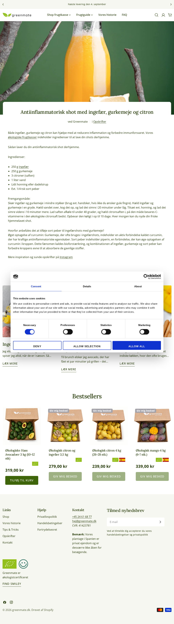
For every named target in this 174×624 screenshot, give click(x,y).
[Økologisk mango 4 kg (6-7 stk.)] (152, 426)
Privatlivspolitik (47, 517)
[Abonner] (160, 522)
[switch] (68, 331)
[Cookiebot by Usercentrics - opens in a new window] (146, 276)
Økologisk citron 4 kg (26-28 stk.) (106, 452)
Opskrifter (99, 121)
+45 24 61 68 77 (82, 517)
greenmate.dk (21, 610)
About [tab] (138, 286)
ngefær (24, 167)
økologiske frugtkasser (22, 137)
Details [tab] (87, 286)
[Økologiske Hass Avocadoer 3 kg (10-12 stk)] (22, 426)
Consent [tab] (36, 286)
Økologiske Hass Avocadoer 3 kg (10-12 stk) (20, 454)
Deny (37, 346)
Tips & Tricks (11, 529)
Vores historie (12, 523)
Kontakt (8, 542)
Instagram (66, 257)
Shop (6, 517)
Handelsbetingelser (49, 523)
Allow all (136, 346)
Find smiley (12, 584)
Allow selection (87, 346)
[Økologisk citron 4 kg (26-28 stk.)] (109, 426)
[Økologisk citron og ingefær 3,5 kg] (65, 426)
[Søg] (156, 15)
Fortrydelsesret (47, 529)
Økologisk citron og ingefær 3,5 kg (62, 452)
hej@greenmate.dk (84, 521)
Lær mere (10, 363)
